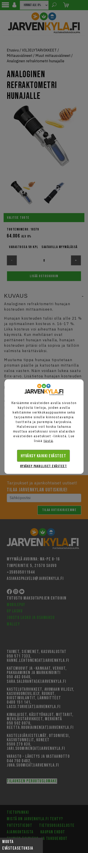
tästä (48, 441)
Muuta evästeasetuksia (17, 845)
